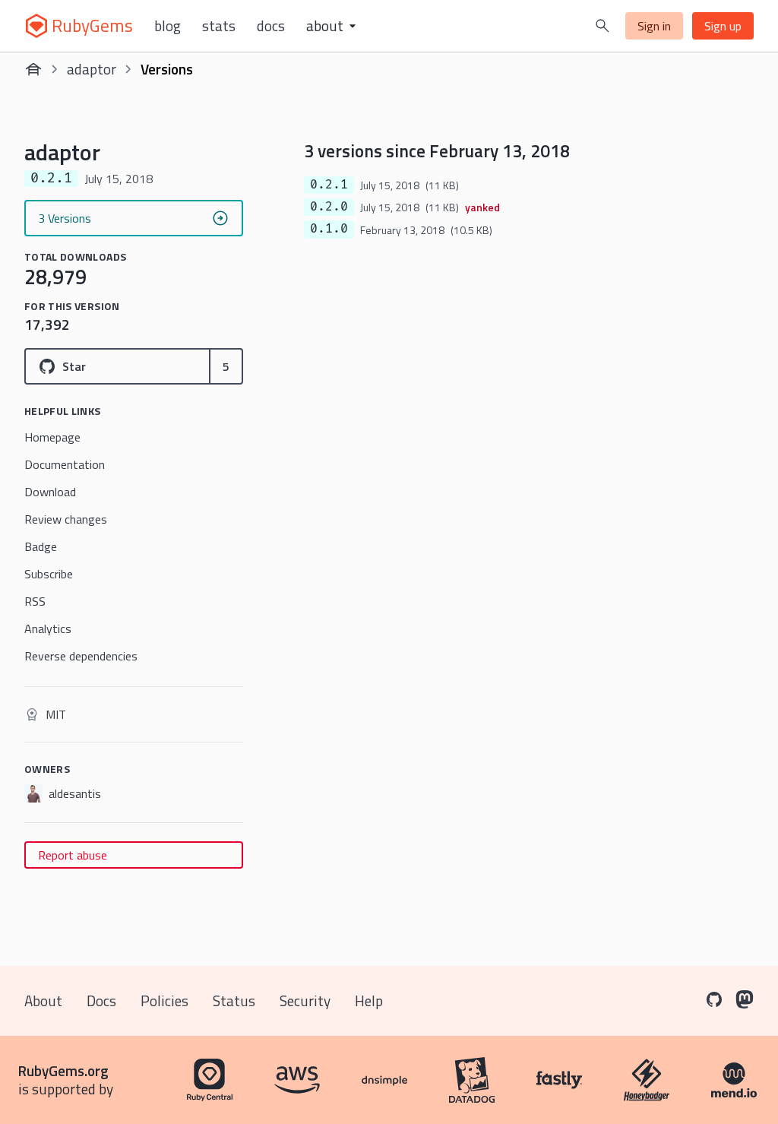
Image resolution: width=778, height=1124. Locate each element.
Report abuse (72, 855)
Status (234, 1000)
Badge (40, 546)
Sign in (654, 26)
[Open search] (602, 26)
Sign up (723, 26)
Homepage (52, 437)
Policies (164, 1000)
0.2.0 (329, 206)
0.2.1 (329, 184)
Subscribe (48, 574)
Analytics (47, 628)
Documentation (64, 464)
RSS (35, 601)
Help (369, 1000)
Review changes (65, 519)
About (43, 1000)
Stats (219, 25)
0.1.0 (329, 228)
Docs (271, 25)
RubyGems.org (63, 1070)
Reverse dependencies (81, 656)
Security (305, 1000)
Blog (167, 25)
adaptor (91, 69)
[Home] (33, 69)
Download (50, 492)
